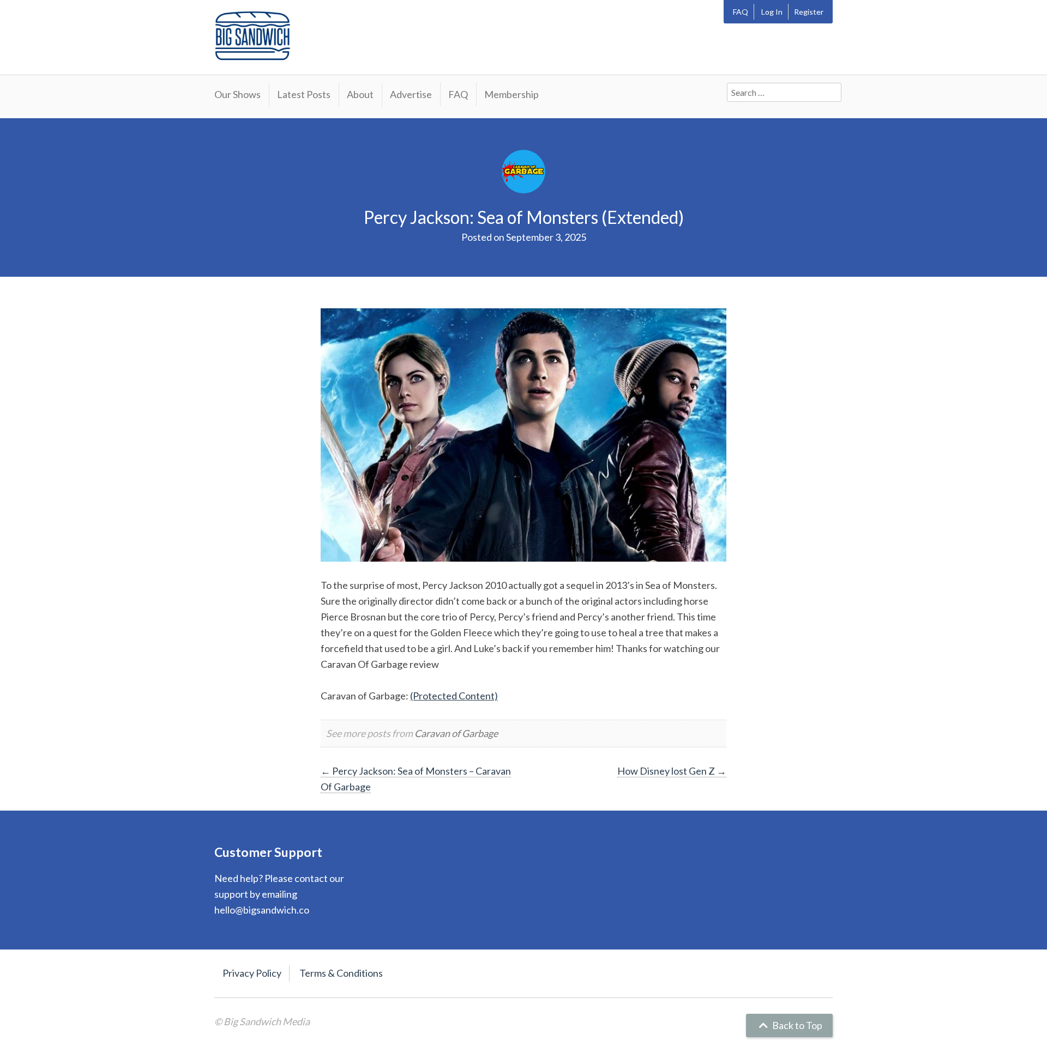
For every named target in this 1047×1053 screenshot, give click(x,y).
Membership (511, 94)
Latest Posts (303, 94)
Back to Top (796, 1025)
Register (808, 11)
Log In (772, 11)
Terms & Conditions (341, 973)
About (360, 94)
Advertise (411, 94)
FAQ (740, 11)
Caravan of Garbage (456, 733)
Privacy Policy (251, 973)
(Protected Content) (454, 696)
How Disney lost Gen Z (671, 771)
